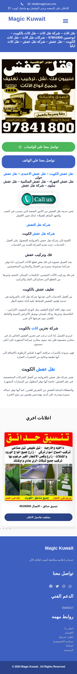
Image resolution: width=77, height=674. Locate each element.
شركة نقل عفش (43, 233)
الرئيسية (68, 650)
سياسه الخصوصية (63, 641)
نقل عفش (11, 174)
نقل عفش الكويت (61, 174)
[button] (65, 21)
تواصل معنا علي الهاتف (38, 160)
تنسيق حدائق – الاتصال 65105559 (38, 506)
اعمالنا (69, 645)
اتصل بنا (68, 628)
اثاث (35, 328)
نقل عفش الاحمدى (34, 174)
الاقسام (69, 632)
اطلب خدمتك (66, 637)
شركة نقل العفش (38, 225)
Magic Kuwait (26, 18)
